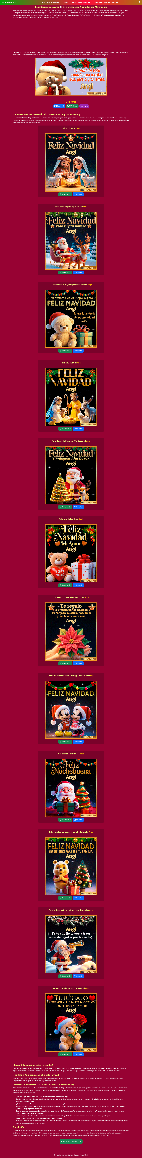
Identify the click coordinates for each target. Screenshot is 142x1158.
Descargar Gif (66, 194)
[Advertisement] (71, 35)
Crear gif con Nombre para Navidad (77, 2)
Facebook (60, 106)
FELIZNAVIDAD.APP (9, 2)
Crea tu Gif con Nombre (71, 1141)
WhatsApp (73, 106)
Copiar (85, 106)
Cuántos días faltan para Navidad (106, 2)
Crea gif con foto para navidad (49, 2)
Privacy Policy (79, 1155)
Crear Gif (79, 194)
